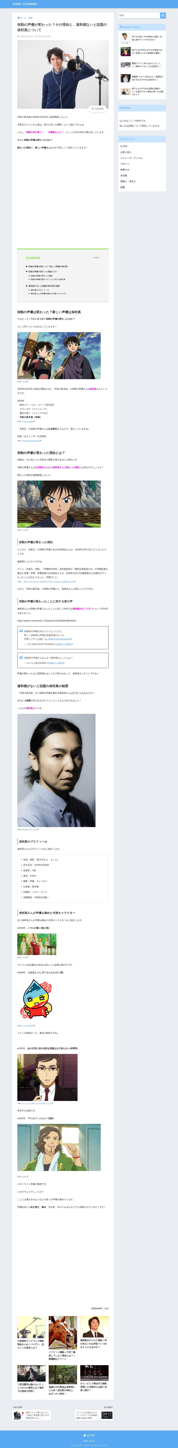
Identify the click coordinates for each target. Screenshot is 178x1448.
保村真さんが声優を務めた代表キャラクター (49, 293)
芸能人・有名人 (128, 181)
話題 (106, 1308)
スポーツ (124, 164)
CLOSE (96, 257)
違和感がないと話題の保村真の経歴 (44, 285)
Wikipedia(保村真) (28, 421)
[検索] (163, 15)
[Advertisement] (62, 192)
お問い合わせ (89, 1441)
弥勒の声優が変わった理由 (42, 275)
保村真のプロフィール (40, 290)
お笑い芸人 (125, 152)
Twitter (24, 381)
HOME (90, 1435)
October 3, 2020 (63, 644)
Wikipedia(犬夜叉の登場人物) (31, 440)
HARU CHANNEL (25, 4)
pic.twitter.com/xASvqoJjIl (57, 639)
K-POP (123, 146)
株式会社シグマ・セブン (30, 829)
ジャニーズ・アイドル (131, 158)
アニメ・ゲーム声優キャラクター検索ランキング (37, 1103)
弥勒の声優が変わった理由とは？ (43, 271)
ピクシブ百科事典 (28, 1025)
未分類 (123, 175)
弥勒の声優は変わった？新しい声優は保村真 (47, 266)
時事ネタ (124, 169)
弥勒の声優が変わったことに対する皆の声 (48, 279)
